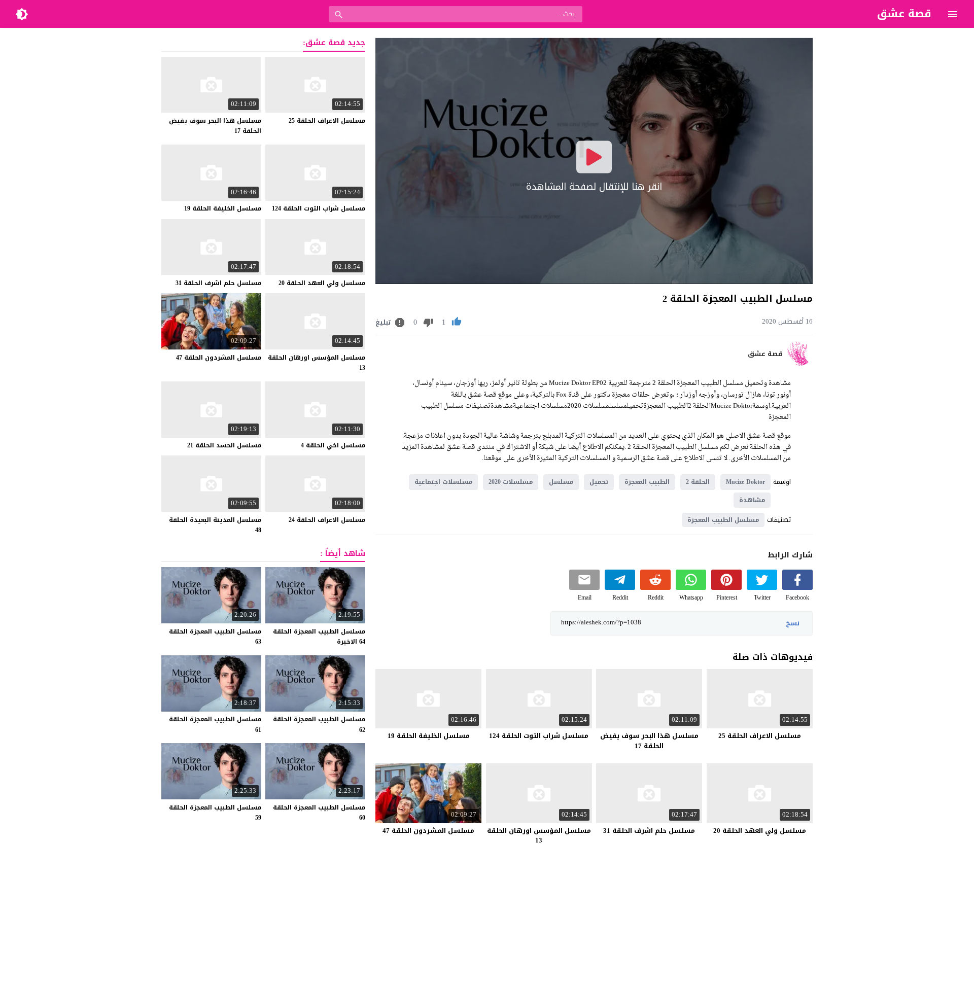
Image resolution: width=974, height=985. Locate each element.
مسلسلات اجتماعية (443, 481)
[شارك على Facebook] (797, 587)
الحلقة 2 (698, 481)
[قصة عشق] (800, 363)
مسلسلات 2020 (511, 481)
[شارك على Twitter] (762, 587)
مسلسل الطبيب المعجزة (723, 519)
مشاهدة (752, 500)
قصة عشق (765, 354)
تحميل (598, 481)
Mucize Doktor (745, 481)
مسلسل (561, 481)
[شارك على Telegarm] (620, 587)
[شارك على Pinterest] (726, 587)
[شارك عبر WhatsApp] (691, 587)
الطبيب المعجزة (647, 481)
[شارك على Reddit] (655, 587)
